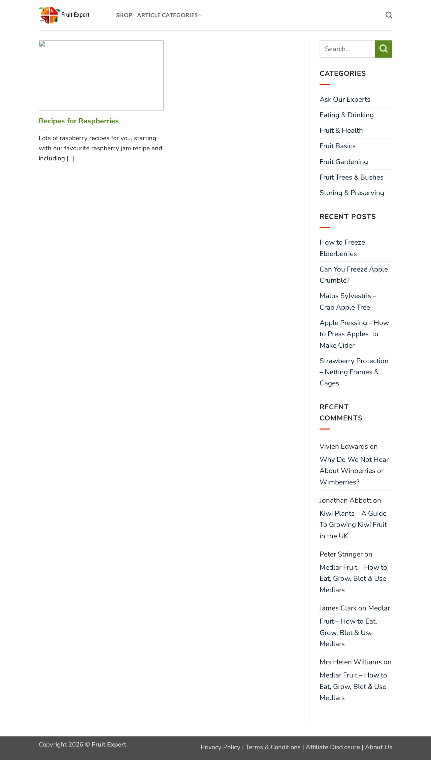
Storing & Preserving (352, 192)
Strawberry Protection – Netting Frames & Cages (354, 372)
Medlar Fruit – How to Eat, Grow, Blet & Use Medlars (353, 579)
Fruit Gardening (344, 161)
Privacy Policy (220, 747)
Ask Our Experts (345, 99)
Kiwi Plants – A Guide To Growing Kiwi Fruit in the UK (353, 525)
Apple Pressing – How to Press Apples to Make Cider (354, 334)
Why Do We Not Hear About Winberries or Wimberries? (354, 471)
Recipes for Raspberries (79, 121)
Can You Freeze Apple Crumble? (354, 274)
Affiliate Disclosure (333, 747)
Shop (124, 15)
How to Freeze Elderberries (342, 248)
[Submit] (383, 48)
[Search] (389, 15)
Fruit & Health (341, 130)
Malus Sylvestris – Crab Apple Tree (348, 301)
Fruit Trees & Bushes (352, 177)
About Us (378, 747)
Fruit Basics (338, 146)
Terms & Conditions (273, 747)
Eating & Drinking (347, 115)
